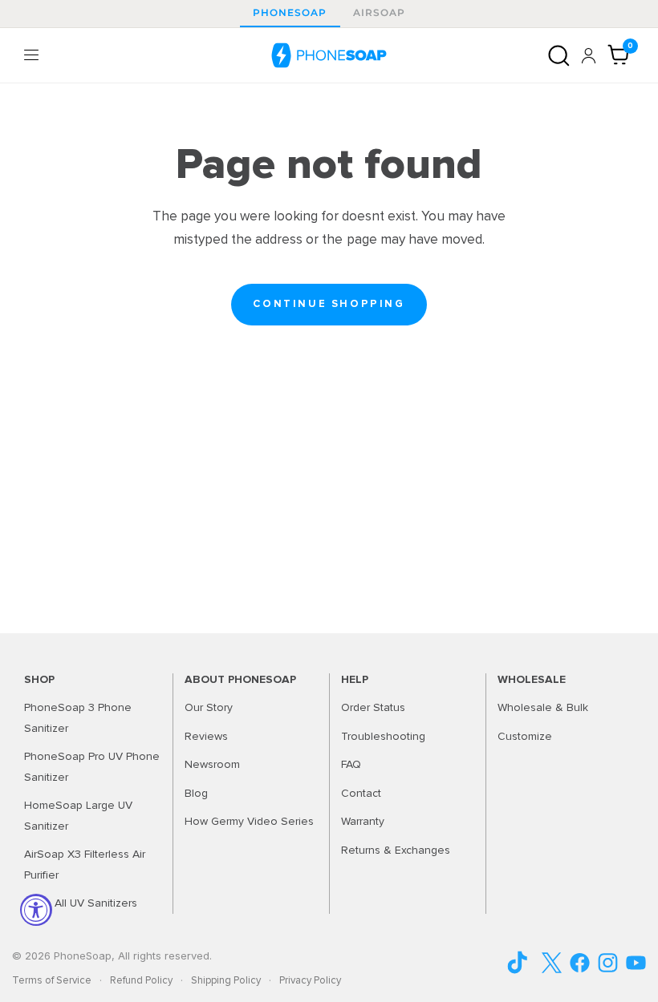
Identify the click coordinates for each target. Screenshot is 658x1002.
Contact (361, 793)
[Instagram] (608, 962)
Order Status (373, 707)
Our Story (209, 707)
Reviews (206, 736)
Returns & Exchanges (395, 850)
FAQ (351, 764)
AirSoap (379, 12)
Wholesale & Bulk (543, 707)
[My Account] (588, 55)
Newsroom (212, 764)
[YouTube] (524, 962)
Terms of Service (51, 980)
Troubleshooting (383, 736)
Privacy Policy (310, 980)
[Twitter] (552, 962)
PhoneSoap (290, 12)
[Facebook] (580, 963)
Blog (196, 793)
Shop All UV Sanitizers (80, 903)
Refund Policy (141, 980)
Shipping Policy (226, 980)
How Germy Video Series (249, 821)
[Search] (558, 55)
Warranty (362, 821)
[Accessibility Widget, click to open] (36, 910)
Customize (525, 736)
